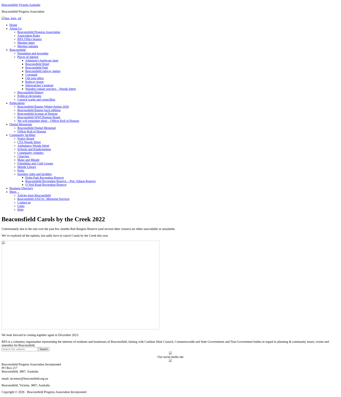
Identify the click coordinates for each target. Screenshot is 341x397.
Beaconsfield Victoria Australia (21, 5)
